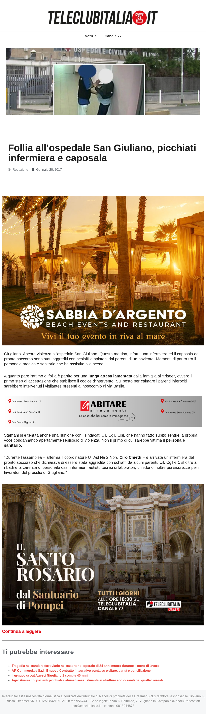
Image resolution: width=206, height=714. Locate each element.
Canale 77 (113, 36)
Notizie (91, 36)
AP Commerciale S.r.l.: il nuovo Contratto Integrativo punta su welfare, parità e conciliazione (81, 670)
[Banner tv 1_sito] (103, 554)
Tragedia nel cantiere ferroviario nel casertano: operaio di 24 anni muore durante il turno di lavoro (85, 666)
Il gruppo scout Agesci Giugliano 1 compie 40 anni (50, 675)
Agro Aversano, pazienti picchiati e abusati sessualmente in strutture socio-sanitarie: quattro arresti (87, 680)
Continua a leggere (21, 631)
